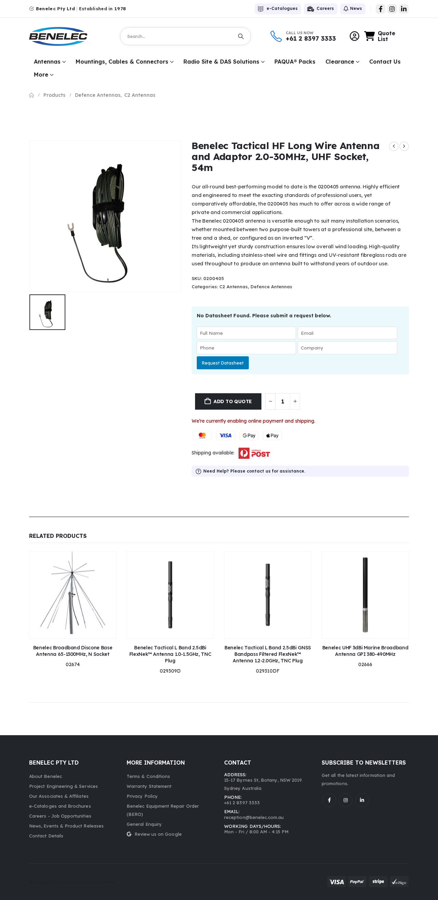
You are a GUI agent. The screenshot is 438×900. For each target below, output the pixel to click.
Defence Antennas (271, 286)
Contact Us (385, 61)
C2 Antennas (233, 286)
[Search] (240, 36)
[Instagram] (392, 9)
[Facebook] (380, 9)
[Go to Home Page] (31, 95)
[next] (404, 146)
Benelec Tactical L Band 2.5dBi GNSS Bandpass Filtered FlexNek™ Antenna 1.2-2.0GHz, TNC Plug (267, 654)
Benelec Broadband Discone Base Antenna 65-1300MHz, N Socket (72, 651)
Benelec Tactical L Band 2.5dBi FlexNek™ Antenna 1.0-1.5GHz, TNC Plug (170, 654)
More (41, 74)
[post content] (72, 595)
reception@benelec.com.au (254, 817)
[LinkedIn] (404, 9)
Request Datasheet (223, 363)
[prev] (394, 146)
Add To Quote (233, 401)
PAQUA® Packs (294, 61)
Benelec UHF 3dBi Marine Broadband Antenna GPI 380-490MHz (365, 651)
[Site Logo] (58, 36)
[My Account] (354, 36)
